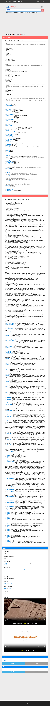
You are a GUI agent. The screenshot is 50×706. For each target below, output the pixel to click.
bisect (38, 563)
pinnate (12, 532)
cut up (5, 563)
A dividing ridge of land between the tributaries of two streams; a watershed (20, 312)
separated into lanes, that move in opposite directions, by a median (23, 514)
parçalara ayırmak (9, 59)
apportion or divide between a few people (27, 339)
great (8, 161)
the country (10, 138)
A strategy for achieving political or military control (24, 331)
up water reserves (11, 126)
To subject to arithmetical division (12, 268)
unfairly (9, 118)
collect (10, 569)
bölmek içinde (13, 121)
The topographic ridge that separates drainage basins (16, 262)
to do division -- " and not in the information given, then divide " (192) (19, 309)
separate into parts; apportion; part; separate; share (18, 304)
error (8, 133)
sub (8, 171)
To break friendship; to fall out (12, 251)
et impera (9, 350)
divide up (22, 563)
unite (29, 569)
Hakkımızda (23, 703)
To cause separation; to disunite (12, 269)
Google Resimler (7, 593)
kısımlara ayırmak (9, 90)
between (9, 346)
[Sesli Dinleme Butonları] (13, 35)
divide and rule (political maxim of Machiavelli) (22, 350)
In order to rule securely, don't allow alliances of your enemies (27, 323)
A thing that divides (9, 205)
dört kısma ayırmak (18, 114)
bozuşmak (9, 50)
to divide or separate (15, 335)
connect (17, 569)
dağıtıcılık (12, 187)
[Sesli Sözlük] (11, 8)
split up (16, 563)
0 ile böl (17, 129)
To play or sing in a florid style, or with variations (15, 263)
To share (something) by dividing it (12, 211)
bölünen (15, 163)
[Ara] (42, 10)
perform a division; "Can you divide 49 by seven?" (16, 280)
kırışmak (7, 53)
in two (9, 351)
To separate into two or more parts (12, 208)
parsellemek (16, 133)
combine (13, 569)
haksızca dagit (15, 124)
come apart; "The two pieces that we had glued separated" (17, 264)
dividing (8, 145)
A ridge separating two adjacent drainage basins (15, 317)
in (8, 121)
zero (8, 190)
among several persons (12, 339)
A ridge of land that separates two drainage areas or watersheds (18, 234)
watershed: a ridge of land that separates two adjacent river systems (23, 371)
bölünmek (8, 69)
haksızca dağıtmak (17, 138)
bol (11, 168)
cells (8, 109)
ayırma (11, 150)
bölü (11, 55)
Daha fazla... (13, 663)
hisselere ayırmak (16, 139)
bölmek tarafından (18, 120)
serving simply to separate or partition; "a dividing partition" (22, 541)
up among (9, 116)
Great (9, 477)
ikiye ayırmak (10, 79)
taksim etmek (10, 76)
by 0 (8, 130)
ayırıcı (11, 152)
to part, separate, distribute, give (14, 223)
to (8, 124)
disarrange (42, 569)
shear (32, 563)
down (8, 110)
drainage (9, 169)
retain (39, 569)
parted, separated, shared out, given (19, 460)
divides (8, 165)
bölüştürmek (9, 48)
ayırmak (8, 61)
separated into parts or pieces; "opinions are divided (21, 512)
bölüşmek (13, 104)
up (8, 104)
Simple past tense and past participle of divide (19, 454)
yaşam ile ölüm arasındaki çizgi (14, 75)
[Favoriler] (24, 35)
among (9, 105)
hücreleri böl (20, 109)
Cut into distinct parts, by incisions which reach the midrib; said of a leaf (24, 526)
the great (9, 189)
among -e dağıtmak (11, 60)
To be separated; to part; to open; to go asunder (15, 257)
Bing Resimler (6, 594)
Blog (19, 703)
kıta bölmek (16, 162)
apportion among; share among (20, 337)
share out (28, 563)
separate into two (16, 351)
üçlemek (14, 108)
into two (9, 135)
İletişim (27, 703)
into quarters (10, 113)
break (43, 563)
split (14, 563)
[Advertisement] (25, 22)
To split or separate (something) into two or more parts (16, 214)
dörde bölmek (17, 112)
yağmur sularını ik (9, 70)
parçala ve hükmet (16, 106)
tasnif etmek (8, 73)
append (5, 569)
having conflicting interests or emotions (18, 456)
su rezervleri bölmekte (21, 126)
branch (40, 563)
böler (11, 164)
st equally (9, 136)
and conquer (10, 119)
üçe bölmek (16, 122)
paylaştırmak (8, 54)
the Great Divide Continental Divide (19, 477)
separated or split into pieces (16, 455)
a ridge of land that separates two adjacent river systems (17, 242)
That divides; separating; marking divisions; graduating (21, 537)
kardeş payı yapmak (17, 135)
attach (8, 569)
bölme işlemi (14, 144)
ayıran (13, 185)
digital (9, 144)
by (8, 120)
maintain (35, 569)
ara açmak (8, 80)
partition (7, 563)
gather (23, 569)
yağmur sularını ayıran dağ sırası (14, 77)
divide (5, 660)
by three (9, 108)
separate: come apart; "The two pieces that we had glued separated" (23, 373)
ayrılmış (13, 145)
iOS (2, 703)
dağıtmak (8, 89)
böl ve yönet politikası (28, 127)
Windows (9, 703)
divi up (19, 563)
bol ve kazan (17, 118)
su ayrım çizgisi (16, 169)
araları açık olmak (10, 52)
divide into (5, 588)
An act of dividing (9, 209)
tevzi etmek (8, 81)
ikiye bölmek (18, 131)
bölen (11, 160)
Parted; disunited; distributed (16, 528)
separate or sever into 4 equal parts (22, 353)
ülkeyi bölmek (17, 137)
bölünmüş (13, 97)
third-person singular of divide (16, 534)
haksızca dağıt (16, 117)
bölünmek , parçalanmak (25, 128)
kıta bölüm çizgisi (17, 154)
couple (20, 569)
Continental (10, 461)
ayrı (13, 172)
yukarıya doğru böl (23, 115)
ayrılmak (8, 63)
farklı (12, 175)
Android (5, 703)
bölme (7, 82)
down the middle (11, 131)
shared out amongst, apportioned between (21, 346)
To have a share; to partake (11, 258)
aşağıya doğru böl (19, 110)
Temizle (36, 663)
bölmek (8, 43)
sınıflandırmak (10, 49)
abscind (34, 563)
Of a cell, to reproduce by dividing (12, 202)
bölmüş (7, 91)
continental (10, 154)
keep (33, 569)
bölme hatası (23, 132)
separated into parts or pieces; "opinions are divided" (21, 529)
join (25, 569)
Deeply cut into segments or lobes (17, 522)
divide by (13, 588)
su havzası (14, 161)
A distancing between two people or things (14, 203)
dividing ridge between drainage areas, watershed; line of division (20, 236)
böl (7, 64)
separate (11, 563)
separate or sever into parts (17, 352)
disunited (12, 517)
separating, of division (16, 535)
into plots (9, 134)
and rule (9, 106)
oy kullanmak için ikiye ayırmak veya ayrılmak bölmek (16, 71)
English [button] (43, 1)
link (26, 569)
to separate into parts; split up (12, 232)
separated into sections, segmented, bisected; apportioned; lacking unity (26, 525)
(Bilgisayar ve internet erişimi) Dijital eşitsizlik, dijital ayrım (30, 143)
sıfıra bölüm (20, 190)
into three (9, 123)
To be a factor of (9, 303)
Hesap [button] (37, 1)
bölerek (11, 151)
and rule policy (10, 128)
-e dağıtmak (16, 140)
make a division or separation (12, 287)
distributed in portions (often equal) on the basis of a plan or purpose (24, 515)
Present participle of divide (16, 457)
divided (8, 97)
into (8, 103)
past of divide (13, 518)
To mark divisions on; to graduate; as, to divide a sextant (17, 235)
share (26, 563)
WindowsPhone (15, 703)
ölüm (14, 189)
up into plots (10, 143)
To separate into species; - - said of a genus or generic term (18, 299)
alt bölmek (15, 170)
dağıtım (13, 186)
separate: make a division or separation (17, 365)
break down (6, 564)
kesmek (7, 87)
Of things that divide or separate (17, 540)
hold (31, 569)
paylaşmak (10, 74)
